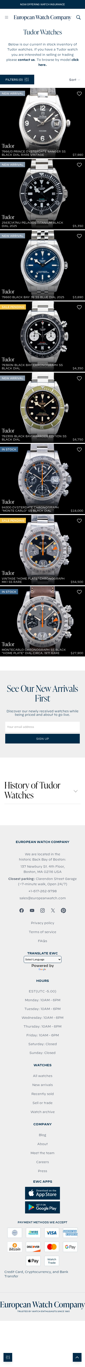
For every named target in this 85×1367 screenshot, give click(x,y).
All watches (42, 1076)
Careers (42, 1162)
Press (42, 1171)
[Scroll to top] (77, 1357)
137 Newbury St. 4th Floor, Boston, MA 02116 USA (42, 869)
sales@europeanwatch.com (42, 898)
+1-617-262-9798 (42, 891)
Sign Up (42, 738)
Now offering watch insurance (42, 4)
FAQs (42, 941)
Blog (42, 1135)
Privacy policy (42, 923)
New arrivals (42, 1085)
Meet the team (42, 1153)
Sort (72, 80)
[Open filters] (7, 1357)
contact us (26, 60)
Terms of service (42, 932)
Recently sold (42, 1094)
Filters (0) (14, 79)
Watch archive (43, 1112)
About (42, 1144)
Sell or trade (42, 1103)
